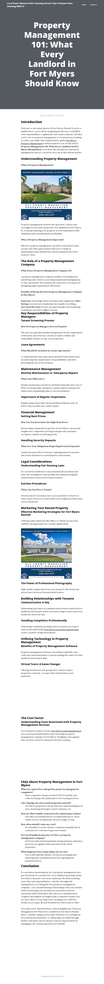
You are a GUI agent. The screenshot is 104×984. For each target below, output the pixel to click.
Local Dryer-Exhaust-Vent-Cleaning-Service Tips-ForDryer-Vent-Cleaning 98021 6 (40, 5)
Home (84, 5)
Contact (93, 5)
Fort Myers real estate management (61, 629)
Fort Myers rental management (66, 731)
